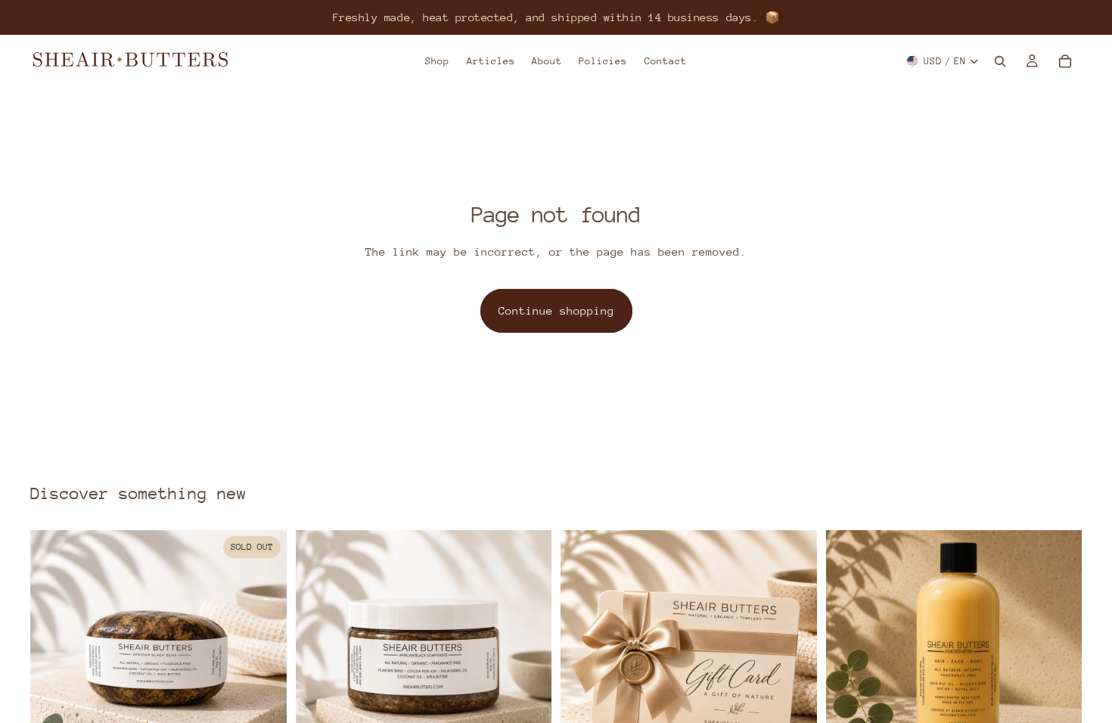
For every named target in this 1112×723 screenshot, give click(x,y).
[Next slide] (264, 658)
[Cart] (1065, 61)
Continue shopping (556, 310)
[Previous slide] (53, 658)
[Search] (1000, 61)
